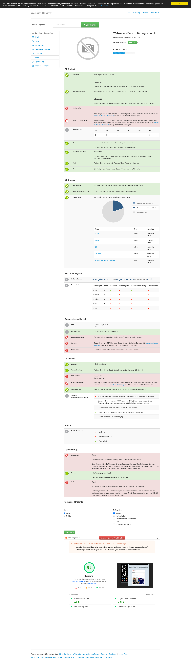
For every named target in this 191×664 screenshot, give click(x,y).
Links (36, 41)
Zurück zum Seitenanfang (43, 33)
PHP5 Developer (65, 654)
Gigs (96, 247)
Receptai (53, 657)
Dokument (38, 53)
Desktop (69, 513)
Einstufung (136, 12)
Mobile (36, 57)
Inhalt (36, 37)
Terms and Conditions (108, 654)
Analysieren (90, 24)
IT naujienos (108, 657)
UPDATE (132, 42)
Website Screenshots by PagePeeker (86, 654)
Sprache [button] (154, 12)
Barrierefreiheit (121, 516)
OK (179, 3)
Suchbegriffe (39, 45)
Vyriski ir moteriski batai (66, 657)
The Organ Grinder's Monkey (105, 260)
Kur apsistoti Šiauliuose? (94, 657)
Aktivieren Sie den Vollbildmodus (112, 538)
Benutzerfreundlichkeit (42, 49)
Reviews (98, 254)
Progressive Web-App (123, 524)
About (97, 233)
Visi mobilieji (35, 657)
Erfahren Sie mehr (108, 5)
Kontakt (145, 12)
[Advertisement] (95, 627)
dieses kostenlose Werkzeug (104, 116)
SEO (117, 521)
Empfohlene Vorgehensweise (126, 519)
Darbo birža (45, 657)
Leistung (118, 513)
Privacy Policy (123, 654)
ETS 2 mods (79, 657)
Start (128, 12)
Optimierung (39, 62)
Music (97, 240)
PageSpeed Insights (41, 66)
